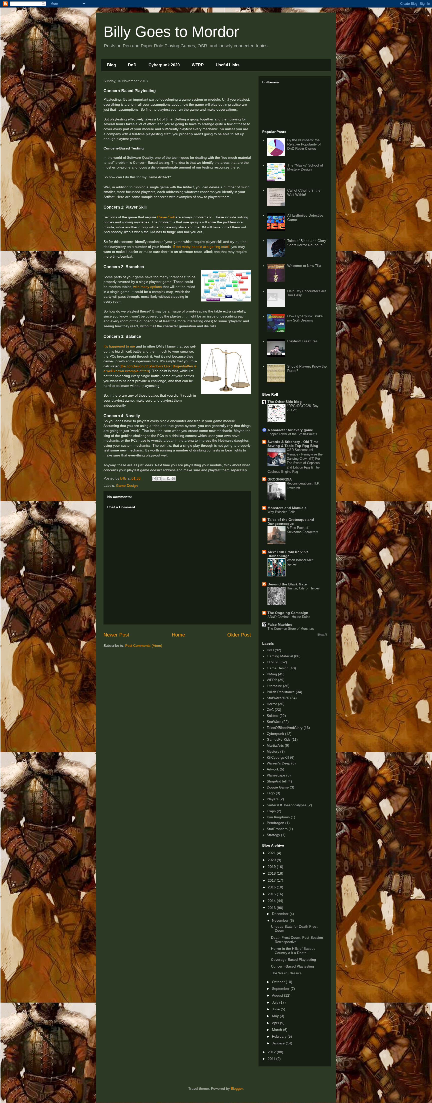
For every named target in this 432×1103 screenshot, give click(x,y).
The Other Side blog (285, 402)
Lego (271, 793)
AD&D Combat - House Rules (289, 617)
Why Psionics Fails (282, 512)
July (275, 1002)
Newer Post (116, 635)
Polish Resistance (281, 692)
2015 (272, 894)
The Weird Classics (286, 973)
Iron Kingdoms (278, 817)
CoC (270, 710)
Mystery (273, 751)
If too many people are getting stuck (201, 247)
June (276, 1009)
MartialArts (275, 745)
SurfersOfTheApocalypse (286, 805)
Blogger (237, 1088)
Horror (272, 704)
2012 (272, 1052)
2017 (272, 880)
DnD (132, 65)
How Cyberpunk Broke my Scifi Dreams (305, 318)
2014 (272, 901)
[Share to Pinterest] (173, 478)
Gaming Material (280, 656)
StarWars (274, 722)
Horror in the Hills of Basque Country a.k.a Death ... (293, 951)
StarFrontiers (277, 829)
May (276, 1016)
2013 (272, 908)
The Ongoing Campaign (288, 613)
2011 (272, 1059)
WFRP (198, 65)
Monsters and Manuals (287, 508)
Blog (111, 65)
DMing (272, 674)
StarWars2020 (278, 698)
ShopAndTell (276, 781)
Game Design (127, 486)
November (281, 920)
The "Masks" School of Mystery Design (305, 167)
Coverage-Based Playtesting (293, 960)
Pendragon (275, 823)
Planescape (276, 775)
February (280, 1036)
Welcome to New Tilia (304, 266)
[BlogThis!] (159, 478)
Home (178, 635)
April (276, 1023)
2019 (272, 867)
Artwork (273, 769)
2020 (272, 860)
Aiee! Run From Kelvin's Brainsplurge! (288, 554)
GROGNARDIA (280, 479)
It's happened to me (119, 346)
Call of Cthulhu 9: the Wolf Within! (303, 192)
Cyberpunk (275, 734)
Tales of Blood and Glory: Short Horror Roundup (307, 243)
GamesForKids (278, 739)
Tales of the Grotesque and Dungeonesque (291, 522)
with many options (147, 287)
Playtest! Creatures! (302, 341)
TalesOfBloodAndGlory (284, 728)
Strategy (273, 835)
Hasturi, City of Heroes (303, 588)
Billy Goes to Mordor (171, 31)
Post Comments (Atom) (143, 646)
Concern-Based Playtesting (292, 966)
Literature (274, 686)
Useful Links (228, 65)
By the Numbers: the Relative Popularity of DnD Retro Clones (304, 144)
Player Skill (165, 217)
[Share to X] (163, 478)
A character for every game (290, 430)
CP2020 (273, 662)
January (279, 1043)
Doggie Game (278, 787)
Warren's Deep (278, 763)
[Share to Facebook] (168, 478)
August (278, 995)
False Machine (280, 624)
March (277, 1030)
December (281, 914)
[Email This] (154, 478)
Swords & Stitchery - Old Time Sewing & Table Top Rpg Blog (293, 444)
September (281, 989)
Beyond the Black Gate (287, 584)
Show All (322, 634)
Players (272, 799)
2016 (272, 887)
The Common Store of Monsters (291, 629)
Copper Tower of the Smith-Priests (292, 434)
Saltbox (272, 716)
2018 (272, 873)
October (279, 982)
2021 (272, 853)
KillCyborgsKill (278, 757)
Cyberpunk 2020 (164, 65)
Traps (271, 811)
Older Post (239, 635)
